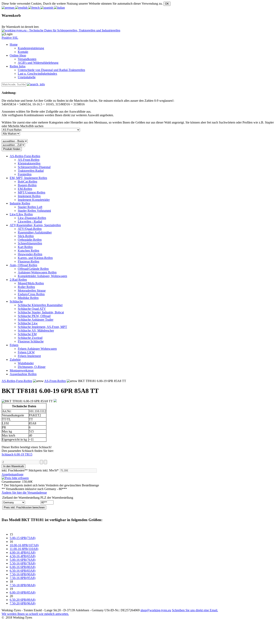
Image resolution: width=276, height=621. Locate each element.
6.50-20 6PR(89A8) (22, 599)
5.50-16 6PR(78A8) (22, 563)
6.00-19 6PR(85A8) (22, 592)
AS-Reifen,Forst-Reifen (25, 156)
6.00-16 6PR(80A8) (22, 567)
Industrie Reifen (20, 203)
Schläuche (16, 301)
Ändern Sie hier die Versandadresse (24, 492)
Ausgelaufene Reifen (23, 374)
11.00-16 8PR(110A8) (24, 549)
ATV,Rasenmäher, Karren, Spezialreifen (35, 225)
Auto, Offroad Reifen (23, 265)
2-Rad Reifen (18, 279)
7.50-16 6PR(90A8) (22, 574)
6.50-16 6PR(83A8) (22, 570)
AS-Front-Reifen (55, 381)
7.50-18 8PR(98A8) (22, 585)
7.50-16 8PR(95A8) (22, 578)
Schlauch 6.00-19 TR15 (17, 454)
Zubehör (15, 359)
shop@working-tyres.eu (155, 610)
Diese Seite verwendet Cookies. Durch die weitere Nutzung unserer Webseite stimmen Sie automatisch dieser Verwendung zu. (82, 3)
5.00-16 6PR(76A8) (22, 559)
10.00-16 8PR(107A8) (24, 545)
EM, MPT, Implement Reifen (28, 178)
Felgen (14, 345)
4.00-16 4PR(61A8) (22, 552)
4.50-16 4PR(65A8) (22, 556)
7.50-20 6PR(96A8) (22, 603)
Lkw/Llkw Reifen (21, 214)
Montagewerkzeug (22, 370)
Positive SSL (10, 37)
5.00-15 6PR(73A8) (22, 538)
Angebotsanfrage (12, 474)
